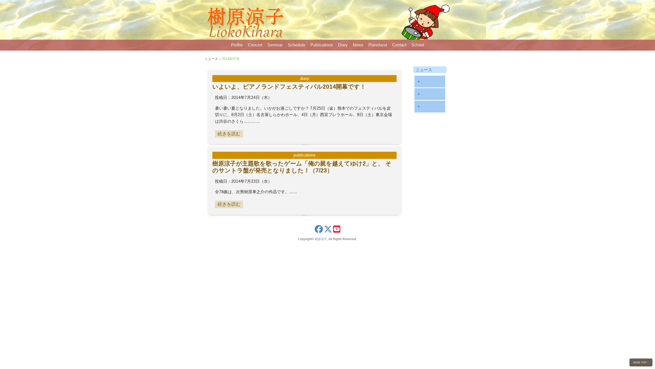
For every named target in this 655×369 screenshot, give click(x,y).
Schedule (296, 45)
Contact (399, 45)
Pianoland (377, 45)
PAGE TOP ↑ (641, 362)
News (358, 45)
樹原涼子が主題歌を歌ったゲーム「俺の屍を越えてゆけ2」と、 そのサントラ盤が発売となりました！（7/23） (301, 167)
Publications (321, 45)
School (417, 45)
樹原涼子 (321, 239)
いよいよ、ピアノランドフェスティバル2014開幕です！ (289, 86)
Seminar (275, 45)
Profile (237, 45)
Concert (255, 45)
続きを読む (229, 133)
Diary (343, 45)
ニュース (211, 59)
